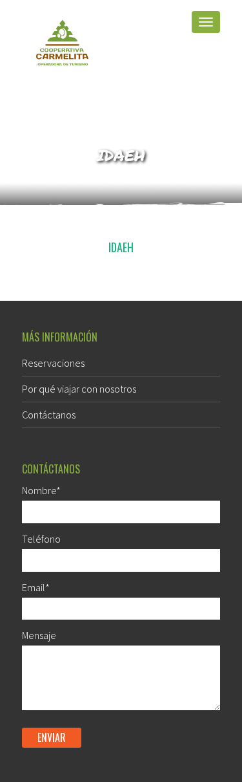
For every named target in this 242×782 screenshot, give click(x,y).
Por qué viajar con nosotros (79, 388)
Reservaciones (53, 362)
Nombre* (41, 490)
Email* (36, 587)
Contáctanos (49, 414)
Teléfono (41, 538)
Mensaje (39, 635)
